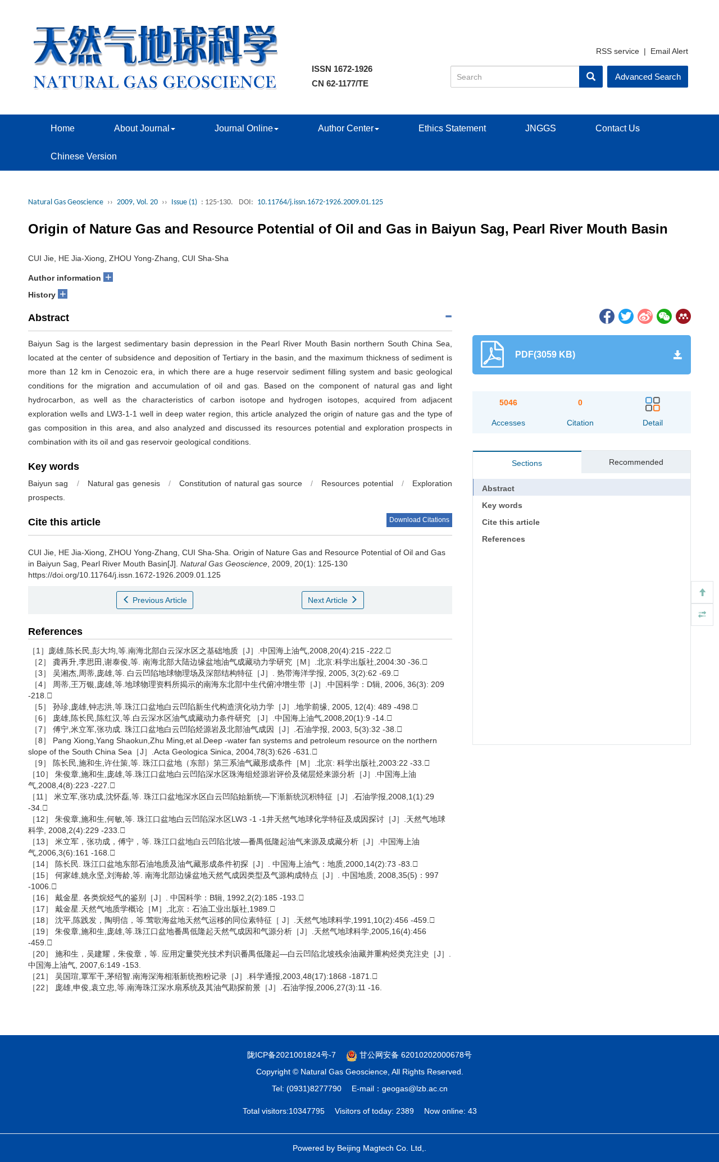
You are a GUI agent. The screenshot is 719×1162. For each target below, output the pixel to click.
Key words (502, 505)
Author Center (346, 128)
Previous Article (158, 600)
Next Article (329, 600)
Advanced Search (648, 76)
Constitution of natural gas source (240, 483)
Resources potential (357, 483)
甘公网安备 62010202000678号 (414, 1054)
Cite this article (511, 522)
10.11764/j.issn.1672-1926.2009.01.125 (320, 202)
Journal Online (244, 128)
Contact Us (617, 128)
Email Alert (669, 51)
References (503, 538)
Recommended (636, 462)
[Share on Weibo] (644, 315)
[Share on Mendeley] (682, 315)
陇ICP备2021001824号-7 (291, 1054)
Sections (527, 463)
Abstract (498, 488)
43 (472, 1110)
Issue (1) (184, 202)
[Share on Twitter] (625, 315)
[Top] (702, 592)
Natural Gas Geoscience (65, 202)
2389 (405, 1110)
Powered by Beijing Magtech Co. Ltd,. (359, 1147)
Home (63, 128)
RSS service (617, 51)
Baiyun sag (48, 483)
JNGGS (540, 128)
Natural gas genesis (124, 483)
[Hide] (702, 614)
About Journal (142, 128)
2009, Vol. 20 (137, 202)
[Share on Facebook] (606, 315)
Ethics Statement (452, 128)
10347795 (307, 1110)
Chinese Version (84, 156)
